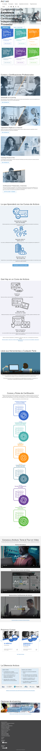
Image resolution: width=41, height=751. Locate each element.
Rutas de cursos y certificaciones (6, 725)
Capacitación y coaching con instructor (7, 723)
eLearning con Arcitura (5, 724)
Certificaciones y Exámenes (9, 191)
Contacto (2, 737)
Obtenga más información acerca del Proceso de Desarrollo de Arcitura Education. (20, 690)
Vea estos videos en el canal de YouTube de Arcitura (20, 620)
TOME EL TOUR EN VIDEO (18, 27)
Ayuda (2, 738)
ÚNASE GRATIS (5, 27)
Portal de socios (4, 732)
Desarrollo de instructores (5, 729)
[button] (1, 640)
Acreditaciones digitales (5, 728)
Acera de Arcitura (4, 722)
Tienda (3, 6)
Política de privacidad (4, 733)
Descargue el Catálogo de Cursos (20, 265)
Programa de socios (4, 730)
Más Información (5, 102)
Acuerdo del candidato (5, 734)
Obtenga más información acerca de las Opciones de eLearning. (20, 713)
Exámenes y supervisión (5, 726)
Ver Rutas (20, 421)
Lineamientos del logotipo (5, 735)
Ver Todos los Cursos (20, 654)
